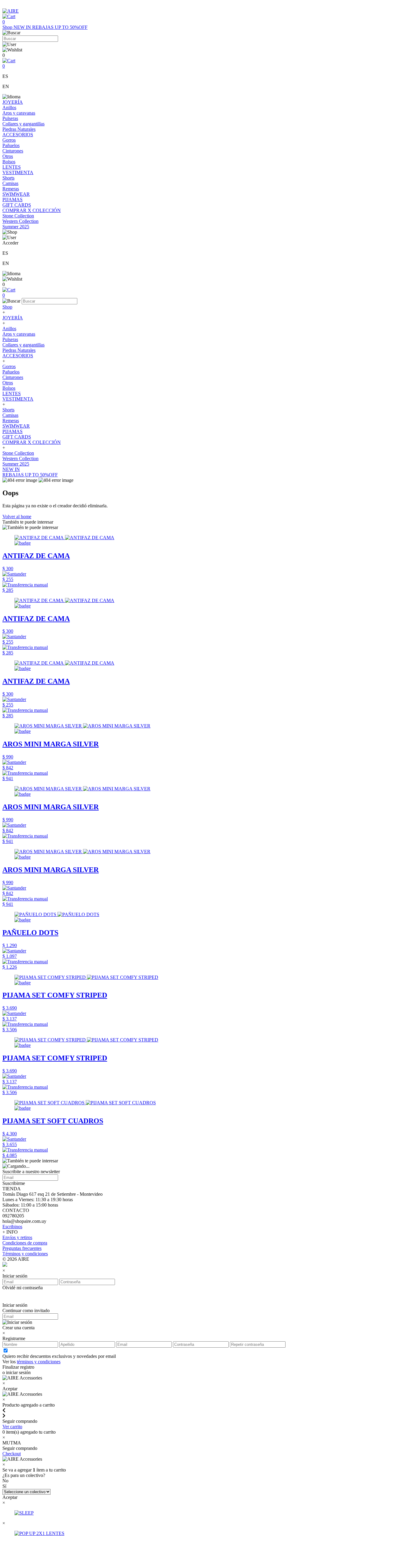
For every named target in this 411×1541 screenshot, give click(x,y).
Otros (7, 156)
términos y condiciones (38, 1361)
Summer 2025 (15, 226)
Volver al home (16, 516)
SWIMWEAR (16, 194)
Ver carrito (12, 1426)
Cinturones (12, 150)
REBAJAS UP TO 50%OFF (60, 27)
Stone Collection (18, 215)
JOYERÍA (12, 102)
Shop (8, 27)
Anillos (9, 107)
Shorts (8, 177)
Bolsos (8, 161)
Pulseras (10, 118)
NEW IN (23, 27)
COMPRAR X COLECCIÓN (31, 210)
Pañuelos (11, 145)
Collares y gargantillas (23, 123)
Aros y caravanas (18, 112)
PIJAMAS (12, 199)
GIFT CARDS (16, 205)
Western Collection (20, 221)
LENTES (11, 167)
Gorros (9, 140)
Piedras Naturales (19, 129)
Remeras (10, 188)
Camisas (10, 183)
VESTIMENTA (17, 172)
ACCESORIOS (17, 134)
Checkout (11, 1453)
